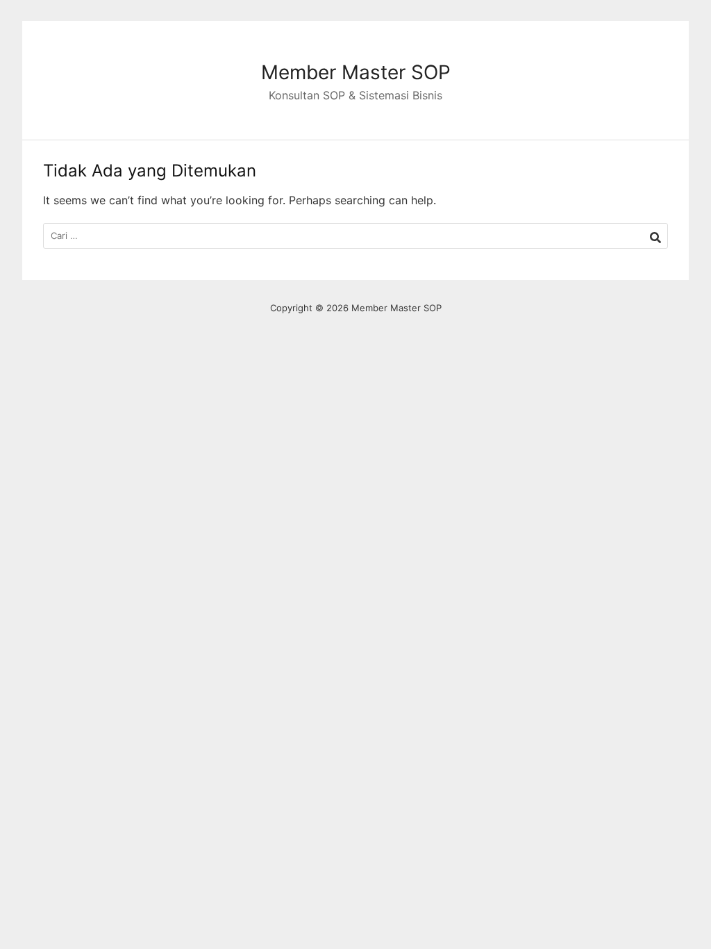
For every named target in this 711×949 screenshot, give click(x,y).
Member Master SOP (356, 72)
